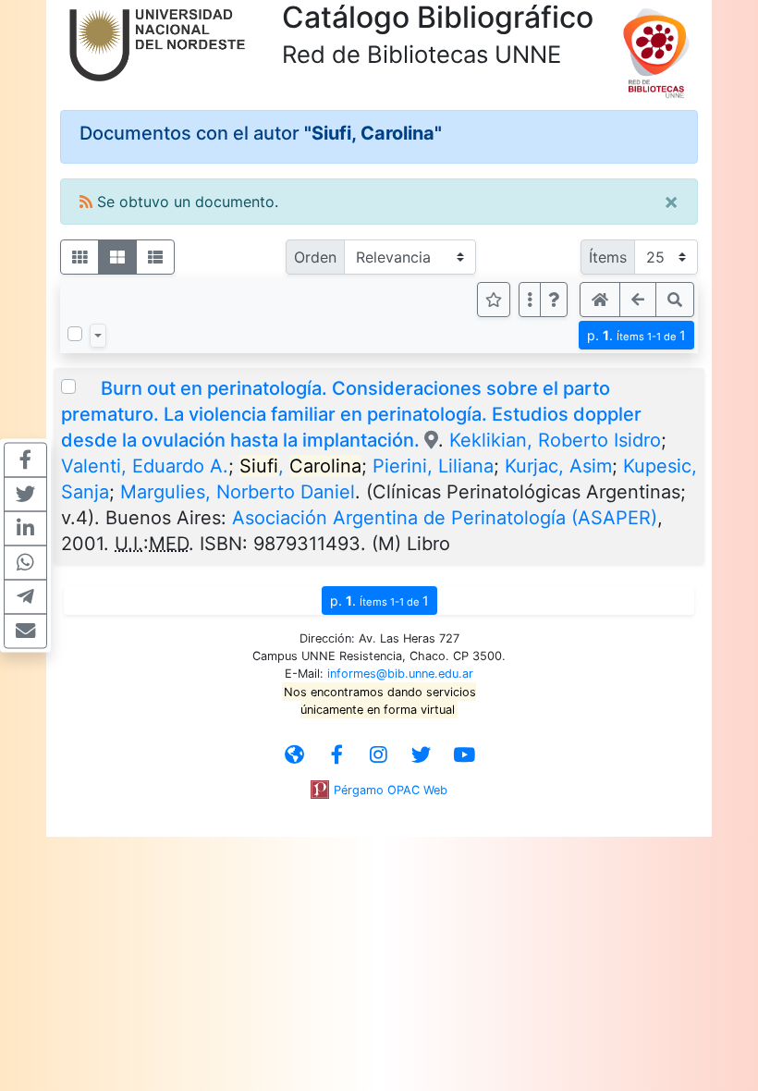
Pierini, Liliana (433, 466)
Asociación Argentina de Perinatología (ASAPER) (444, 518)
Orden (315, 257)
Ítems (608, 257)
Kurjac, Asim (558, 466)
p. (636, 335)
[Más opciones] (530, 299)
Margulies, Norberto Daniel (237, 492)
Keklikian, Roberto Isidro (555, 440)
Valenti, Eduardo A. (144, 466)
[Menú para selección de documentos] (98, 336)
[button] (554, 299)
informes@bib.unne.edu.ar (400, 673)
